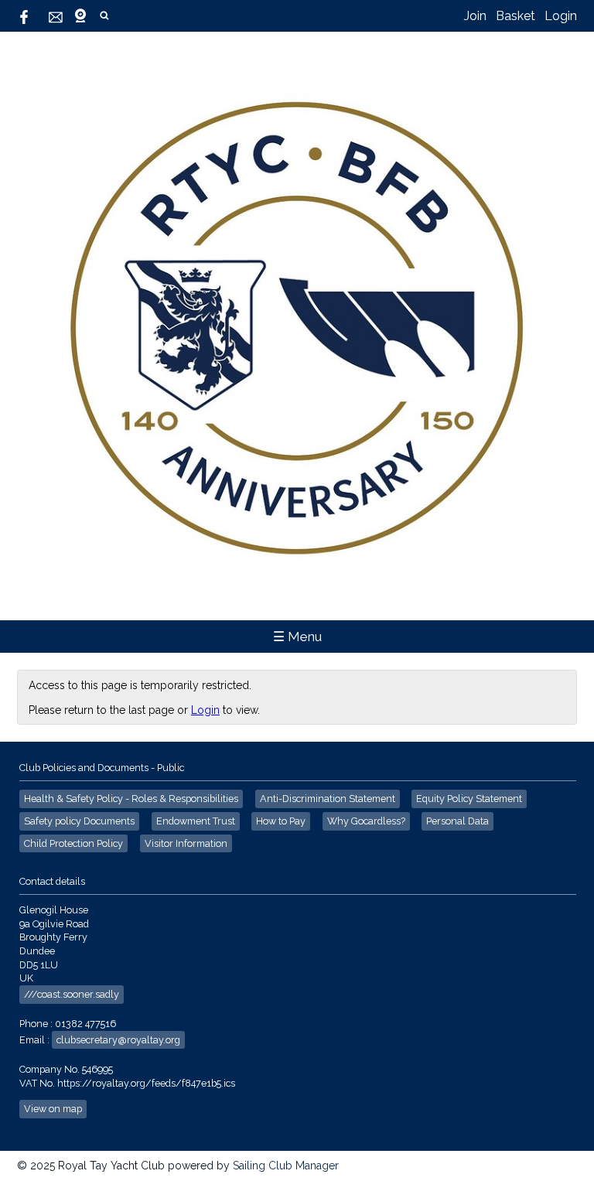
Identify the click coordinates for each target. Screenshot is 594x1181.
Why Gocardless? (366, 821)
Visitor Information (186, 843)
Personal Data (457, 821)
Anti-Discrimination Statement (327, 798)
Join (475, 16)
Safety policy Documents (79, 821)
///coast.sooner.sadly (71, 994)
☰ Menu (297, 636)
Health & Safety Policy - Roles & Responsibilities (131, 798)
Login (560, 16)
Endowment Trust (195, 821)
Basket (515, 16)
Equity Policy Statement (469, 798)
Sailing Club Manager (286, 1165)
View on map (53, 1108)
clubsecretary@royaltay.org (118, 1040)
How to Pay (281, 821)
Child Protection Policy (73, 843)
